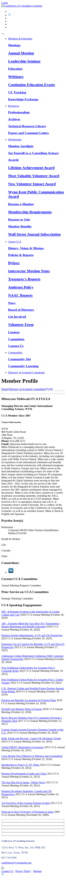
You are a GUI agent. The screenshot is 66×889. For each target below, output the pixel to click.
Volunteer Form (21, 324)
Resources (13, 105)
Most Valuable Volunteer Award (33, 176)
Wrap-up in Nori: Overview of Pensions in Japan (27, 811)
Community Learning (23, 366)
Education (15, 68)
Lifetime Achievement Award (31, 167)
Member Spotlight (20, 146)
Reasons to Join (19, 219)
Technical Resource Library (27, 126)
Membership (14, 139)
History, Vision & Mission (26, 248)
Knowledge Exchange (23, 99)
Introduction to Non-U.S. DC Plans (20, 764)
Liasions (14, 332)
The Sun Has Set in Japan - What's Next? (23, 782)
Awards (13, 160)
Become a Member (21, 204)
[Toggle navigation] (2, 33)
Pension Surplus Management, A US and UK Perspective (32, 635)
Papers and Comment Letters (28, 133)
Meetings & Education (20, 38)
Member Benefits (19, 226)
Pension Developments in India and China (23, 773)
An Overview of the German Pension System (25, 803)
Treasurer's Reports (24, 279)
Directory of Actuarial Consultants (26, 372)
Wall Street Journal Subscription (34, 234)
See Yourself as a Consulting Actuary (33, 153)
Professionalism (19, 112)
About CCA (14, 241)
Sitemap (37, 871)
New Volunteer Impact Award (32, 184)
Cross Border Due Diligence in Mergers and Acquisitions (31, 756)
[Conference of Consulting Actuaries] (21, 5)
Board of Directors (21, 310)
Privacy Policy (23, 871)
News (11, 303)
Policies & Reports (21, 255)
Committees (16, 339)
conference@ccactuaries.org (16, 862)
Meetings (14, 45)
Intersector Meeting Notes (29, 271)
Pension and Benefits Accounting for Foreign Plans (28, 700)
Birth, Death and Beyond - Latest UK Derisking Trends (31, 738)
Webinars (16, 76)
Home (4, 389)
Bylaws (14, 263)
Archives (14, 119)
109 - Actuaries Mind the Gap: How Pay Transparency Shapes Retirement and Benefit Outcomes (30, 625)
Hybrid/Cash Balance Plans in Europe (21, 709)
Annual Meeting (21, 53)
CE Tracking (17, 92)
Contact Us (16, 346)
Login (4, 2)
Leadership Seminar (24, 61)
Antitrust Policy (20, 287)
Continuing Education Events (31, 84)
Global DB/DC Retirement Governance (22, 747)
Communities (15, 352)
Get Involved (17, 316)
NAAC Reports (20, 295)
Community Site (19, 359)
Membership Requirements (30, 212)
